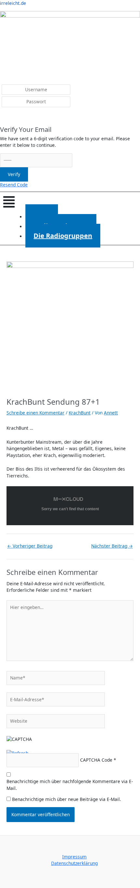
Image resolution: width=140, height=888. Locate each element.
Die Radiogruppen (63, 235)
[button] (70, 201)
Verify (14, 174)
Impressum (74, 857)
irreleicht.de (13, 3)
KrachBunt (80, 413)
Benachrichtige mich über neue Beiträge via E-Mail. (66, 799)
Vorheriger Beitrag (29, 546)
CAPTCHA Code (96, 760)
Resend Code (14, 185)
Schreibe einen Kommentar (35, 413)
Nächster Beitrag (112, 546)
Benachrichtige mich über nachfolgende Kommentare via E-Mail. (70, 784)
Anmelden (15, 117)
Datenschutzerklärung (74, 863)
